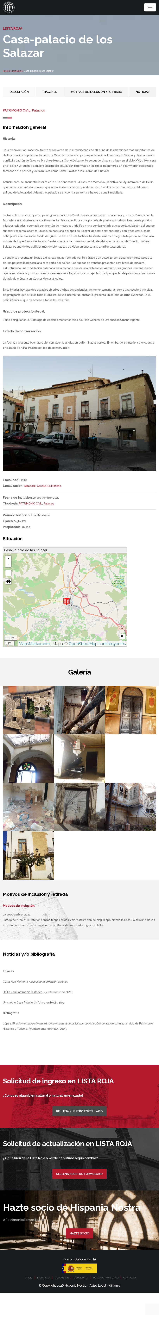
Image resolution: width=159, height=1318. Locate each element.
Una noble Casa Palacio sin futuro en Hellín (30, 1002)
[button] (66, 601)
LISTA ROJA (43, 1277)
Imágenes (50, 92)
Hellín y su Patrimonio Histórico (22, 992)
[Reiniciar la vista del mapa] (8, 581)
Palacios (49, 503)
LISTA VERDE (62, 1277)
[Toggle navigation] (150, 7)
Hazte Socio (79, 1233)
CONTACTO (129, 1277)
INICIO (29, 1277)
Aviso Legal (98, 1285)
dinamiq (114, 1285)
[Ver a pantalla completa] (8, 573)
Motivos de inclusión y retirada (96, 92)
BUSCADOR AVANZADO (105, 1277)
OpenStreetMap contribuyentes (97, 643)
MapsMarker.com (34, 643)
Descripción (19, 92)
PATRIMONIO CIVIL (30, 503)
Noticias (142, 92)
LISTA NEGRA (80, 1277)
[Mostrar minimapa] (122, 636)
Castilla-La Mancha (49, 485)
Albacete (30, 485)
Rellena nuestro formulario (79, 1111)
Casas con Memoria (15, 981)
